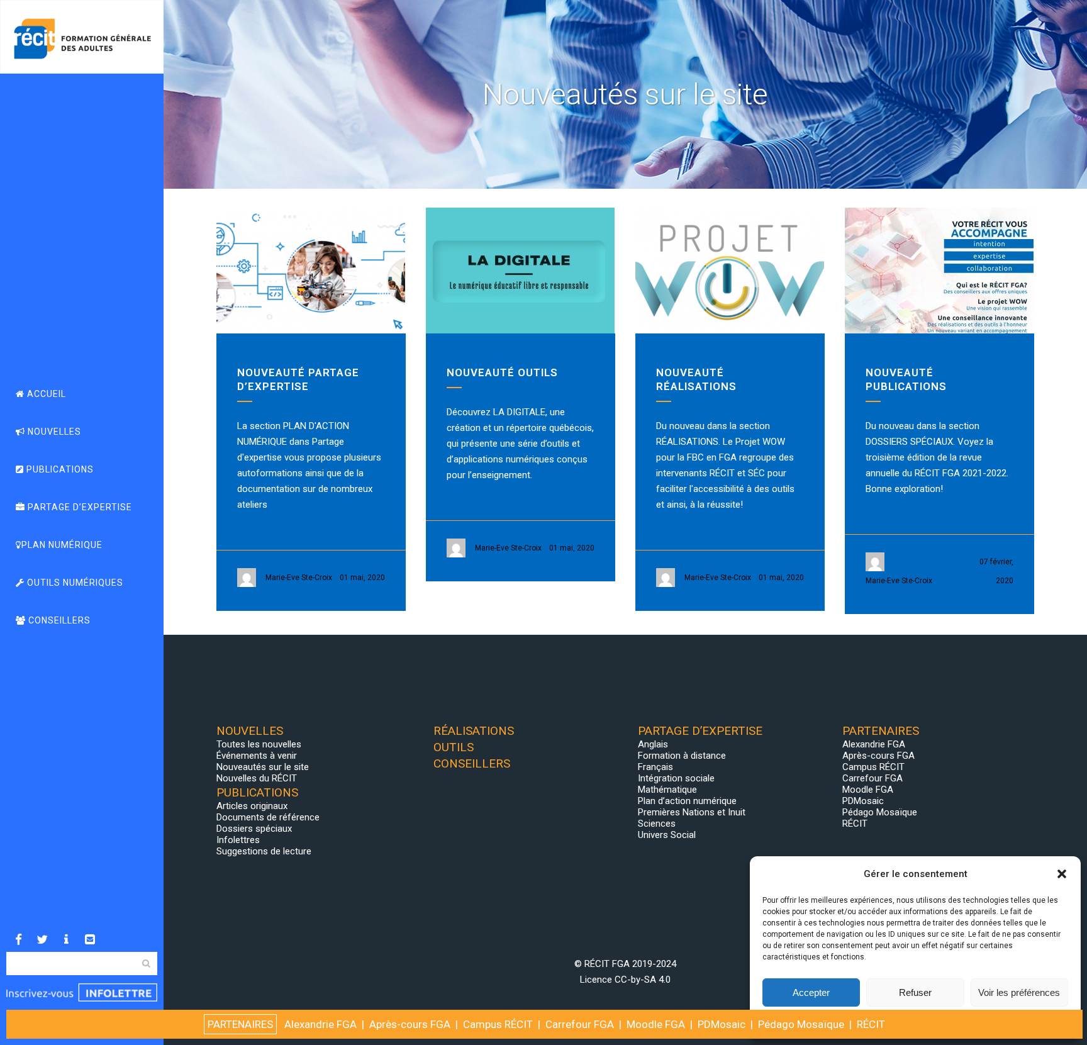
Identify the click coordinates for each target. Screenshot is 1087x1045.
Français (655, 767)
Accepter (811, 992)
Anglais (653, 744)
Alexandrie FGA (873, 744)
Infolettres (238, 840)
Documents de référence (268, 817)
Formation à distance (682, 755)
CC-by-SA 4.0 (643, 979)
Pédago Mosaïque (879, 812)
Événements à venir (256, 755)
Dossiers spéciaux (254, 828)
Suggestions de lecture (263, 851)
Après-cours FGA (878, 755)
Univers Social (667, 835)
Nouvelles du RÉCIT (256, 778)
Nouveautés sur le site (262, 767)
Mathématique (667, 789)
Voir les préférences (1019, 992)
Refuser (915, 992)
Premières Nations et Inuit (691, 812)
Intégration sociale (676, 778)
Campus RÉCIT (873, 767)
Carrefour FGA (872, 778)
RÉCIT (854, 823)
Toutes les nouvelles (258, 744)
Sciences (657, 823)
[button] (1062, 874)
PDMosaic (863, 801)
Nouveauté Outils (502, 372)
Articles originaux (251, 806)
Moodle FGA (867, 789)
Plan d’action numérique (687, 801)
